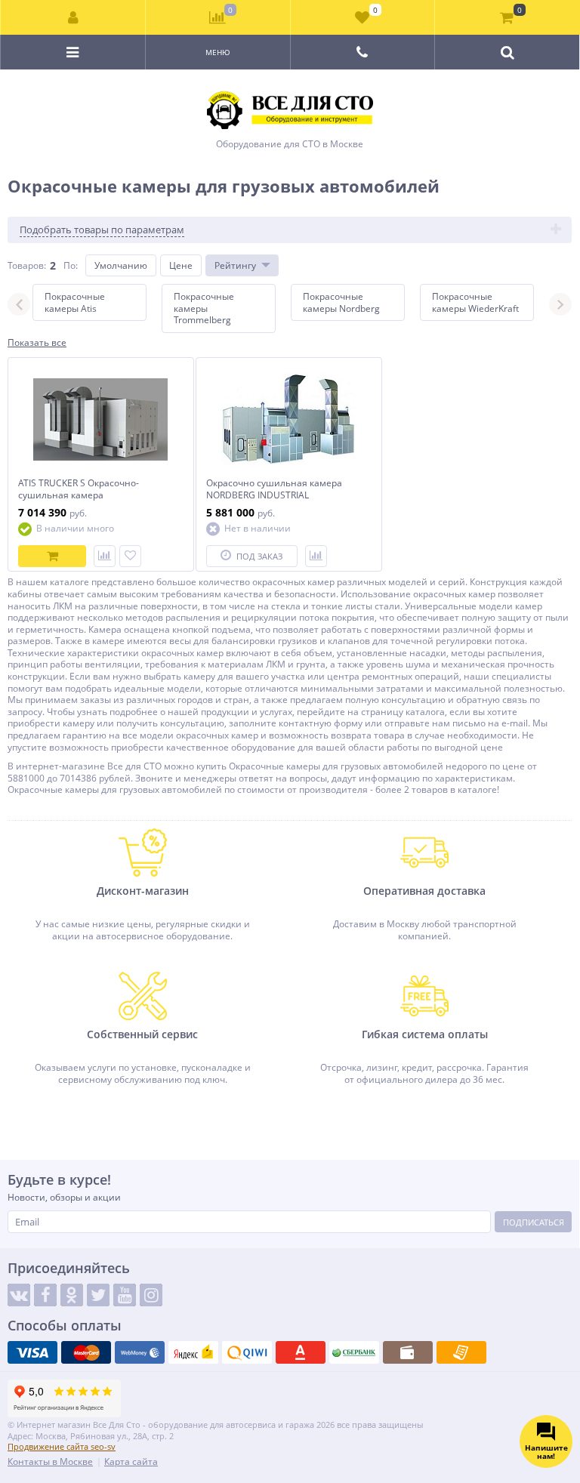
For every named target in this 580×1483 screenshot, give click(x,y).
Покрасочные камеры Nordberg (341, 302)
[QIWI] (247, 1352)
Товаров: (27, 265)
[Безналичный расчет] (461, 1352)
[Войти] (73, 17)
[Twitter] (98, 1295)
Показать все (37, 343)
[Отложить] (130, 556)
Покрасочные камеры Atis (75, 302)
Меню (217, 52)
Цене (181, 265)
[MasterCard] (86, 1352)
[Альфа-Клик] (300, 1352)
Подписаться (533, 1222)
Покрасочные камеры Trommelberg (204, 308)
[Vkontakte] (19, 1295)
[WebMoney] (140, 1352)
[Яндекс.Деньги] (193, 1352)
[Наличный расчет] (408, 1352)
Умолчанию (120, 265)
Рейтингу (235, 265)
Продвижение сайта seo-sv (62, 1446)
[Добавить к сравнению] (105, 556)
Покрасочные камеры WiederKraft (475, 302)
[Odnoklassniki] (71, 1295)
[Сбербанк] (354, 1352)
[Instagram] (151, 1295)
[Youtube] (124, 1295)
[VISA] (32, 1352)
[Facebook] (45, 1295)
